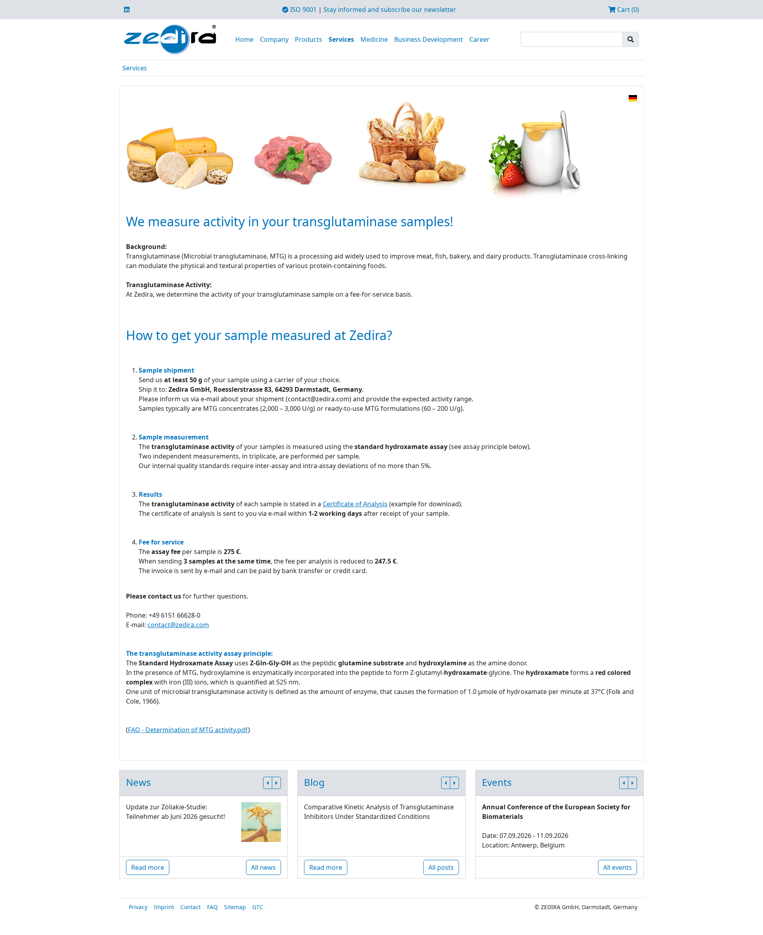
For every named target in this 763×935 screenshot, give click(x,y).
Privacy (138, 907)
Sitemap (235, 907)
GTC (257, 907)
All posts (441, 867)
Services (341, 39)
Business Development (428, 39)
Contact (190, 907)
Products (308, 39)
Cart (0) (627, 9)
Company (274, 39)
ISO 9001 (303, 9)
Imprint (164, 907)
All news (263, 867)
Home (244, 39)
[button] (267, 783)
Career (479, 39)
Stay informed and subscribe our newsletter (389, 9)
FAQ (212, 907)
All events (617, 867)
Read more (147, 867)
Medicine (374, 39)
